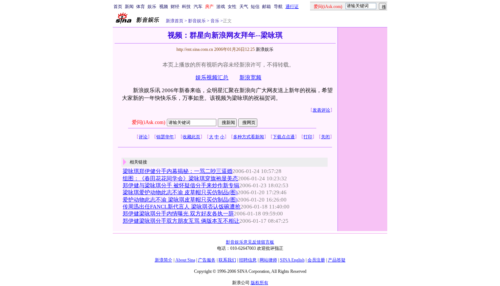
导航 (278, 6)
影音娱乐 (197, 20)
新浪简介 (163, 260)
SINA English (292, 260)
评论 (143, 136)
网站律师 (268, 260)
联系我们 (227, 260)
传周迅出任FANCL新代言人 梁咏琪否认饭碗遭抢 (181, 207)
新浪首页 (174, 20)
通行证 (292, 6)
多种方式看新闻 (248, 136)
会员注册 (316, 260)
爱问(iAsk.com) (148, 122)
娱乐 (152, 6)
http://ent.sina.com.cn (195, 49)
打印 (307, 136)
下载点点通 (284, 136)
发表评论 (321, 110)
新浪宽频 (250, 77)
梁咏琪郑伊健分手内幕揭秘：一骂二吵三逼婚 (177, 171)
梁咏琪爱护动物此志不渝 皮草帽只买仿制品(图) (180, 192)
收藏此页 (191, 136)
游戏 (220, 6)
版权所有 (259, 282)
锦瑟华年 (165, 136)
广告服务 (207, 260)
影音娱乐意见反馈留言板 (250, 242)
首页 (117, 6)
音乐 (214, 20)
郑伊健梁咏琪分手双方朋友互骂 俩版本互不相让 (181, 221)
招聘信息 (248, 260)
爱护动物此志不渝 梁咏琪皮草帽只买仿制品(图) (180, 200)
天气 (243, 6)
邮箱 (266, 6)
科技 (186, 6)
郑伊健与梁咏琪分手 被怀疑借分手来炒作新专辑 (181, 185)
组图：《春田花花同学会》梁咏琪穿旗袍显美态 (180, 178)
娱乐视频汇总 (211, 77)
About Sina (185, 260)
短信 (255, 6)
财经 (175, 6)
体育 (140, 6)
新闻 (129, 6)
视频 (163, 6)
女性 (232, 6)
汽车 (198, 6)
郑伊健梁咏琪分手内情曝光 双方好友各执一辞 (178, 214)
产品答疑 (337, 260)
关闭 (325, 136)
